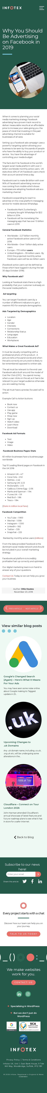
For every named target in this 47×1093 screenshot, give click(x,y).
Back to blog (25, 837)
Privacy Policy (13, 1060)
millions (39, 538)
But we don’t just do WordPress (25, 1015)
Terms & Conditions (31, 1060)
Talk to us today (23, 934)
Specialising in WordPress (25, 1006)
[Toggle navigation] (41, 8)
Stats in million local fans (15, 506)
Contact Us (7, 576)
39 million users (32, 253)
